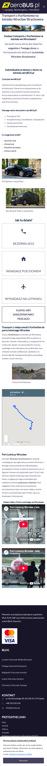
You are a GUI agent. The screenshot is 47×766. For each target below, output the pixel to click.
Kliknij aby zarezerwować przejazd (23, 314)
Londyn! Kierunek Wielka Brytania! (17, 659)
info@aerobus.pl (13, 708)
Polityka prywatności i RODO (20, 754)
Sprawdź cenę (10, 140)
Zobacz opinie (10, 151)
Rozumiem (23, 760)
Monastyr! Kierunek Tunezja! (14, 685)
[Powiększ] (42, 191)
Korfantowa (13, 334)
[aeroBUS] (20, 6)
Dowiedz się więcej (12, 147)
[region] (23, 751)
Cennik (5, 725)
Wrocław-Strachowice (19, 459)
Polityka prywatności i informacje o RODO (20, 736)
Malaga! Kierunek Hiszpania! (14, 666)
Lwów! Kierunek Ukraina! (13, 679)
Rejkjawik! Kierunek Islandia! (14, 672)
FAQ (4, 722)
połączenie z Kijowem (27, 482)
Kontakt (5, 732)
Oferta (5, 729)
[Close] (44, 738)
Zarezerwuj (9, 144)
